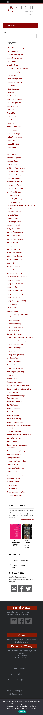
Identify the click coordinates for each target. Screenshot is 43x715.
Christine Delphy (13, 72)
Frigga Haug (11, 92)
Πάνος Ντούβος (12, 442)
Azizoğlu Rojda (12, 65)
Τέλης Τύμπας (12, 471)
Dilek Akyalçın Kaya (15, 79)
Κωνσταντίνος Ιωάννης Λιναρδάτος (20, 337)
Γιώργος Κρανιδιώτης (15, 256)
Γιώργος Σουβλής (13, 263)
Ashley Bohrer (12, 61)
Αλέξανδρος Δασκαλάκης (16, 171)
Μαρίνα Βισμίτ (12, 379)
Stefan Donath (12, 151)
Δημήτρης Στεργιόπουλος (16, 301)
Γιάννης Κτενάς (12, 242)
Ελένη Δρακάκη (12, 311)
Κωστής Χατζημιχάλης (15, 355)
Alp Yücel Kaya (12, 51)
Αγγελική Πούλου (13, 161)
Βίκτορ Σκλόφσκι (13, 215)
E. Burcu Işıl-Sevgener (15, 82)
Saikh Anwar (12, 140)
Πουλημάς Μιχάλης (14, 454)
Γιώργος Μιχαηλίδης (14, 259)
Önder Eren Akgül (13, 134)
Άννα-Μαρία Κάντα (14, 185)
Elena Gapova (12, 86)
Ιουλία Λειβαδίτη (13, 330)
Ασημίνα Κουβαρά (13, 202)
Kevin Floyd (11, 116)
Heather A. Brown (13, 96)
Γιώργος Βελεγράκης (14, 253)
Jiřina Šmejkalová (14, 103)
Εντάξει (22, 712)
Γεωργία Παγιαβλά (13, 225)
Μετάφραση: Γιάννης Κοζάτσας (18, 385)
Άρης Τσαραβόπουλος (14, 192)
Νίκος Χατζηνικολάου (15, 422)
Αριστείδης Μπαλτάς (14, 199)
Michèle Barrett (13, 130)
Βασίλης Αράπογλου (14, 211)
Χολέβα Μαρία (12, 489)
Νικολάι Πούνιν (12, 405)
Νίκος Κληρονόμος (14, 408)
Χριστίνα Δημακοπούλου (16, 492)
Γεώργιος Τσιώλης (13, 229)
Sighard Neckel (13, 144)
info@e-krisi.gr (22, 642)
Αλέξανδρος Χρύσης (14, 175)
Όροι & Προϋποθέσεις (14, 694)
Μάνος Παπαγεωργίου (15, 368)
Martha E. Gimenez (14, 127)
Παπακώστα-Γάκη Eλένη (16, 451)
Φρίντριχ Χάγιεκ (13, 482)
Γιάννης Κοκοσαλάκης (15, 239)
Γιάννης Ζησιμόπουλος (15, 232)
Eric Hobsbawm (13, 89)
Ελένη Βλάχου (12, 308)
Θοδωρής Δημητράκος (15, 327)
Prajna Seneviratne (14, 137)
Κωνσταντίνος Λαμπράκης (16, 341)
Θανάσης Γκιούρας (13, 320)
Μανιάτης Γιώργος (13, 365)
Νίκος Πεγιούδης (13, 415)
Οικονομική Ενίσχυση (16, 680)
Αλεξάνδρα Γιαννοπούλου (16, 168)
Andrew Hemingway (15, 55)
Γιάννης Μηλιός (13, 246)
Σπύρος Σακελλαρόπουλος (16, 461)
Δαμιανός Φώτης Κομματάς (17, 277)
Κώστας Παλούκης (14, 348)
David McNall (12, 75)
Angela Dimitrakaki (15, 58)
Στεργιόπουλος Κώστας (15, 468)
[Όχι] (40, 707)
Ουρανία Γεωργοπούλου (15, 431)
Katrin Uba (11, 113)
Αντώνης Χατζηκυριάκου (16, 188)
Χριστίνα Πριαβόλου (14, 495)
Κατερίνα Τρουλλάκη (14, 334)
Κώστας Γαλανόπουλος (15, 344)
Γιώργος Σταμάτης (13, 266)
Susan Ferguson (13, 154)
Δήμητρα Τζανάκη (13, 280)
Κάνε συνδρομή (13, 674)
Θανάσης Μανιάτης (14, 324)
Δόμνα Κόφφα (12, 304)
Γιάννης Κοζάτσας (13, 235)
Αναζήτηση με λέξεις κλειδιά (20, 566)
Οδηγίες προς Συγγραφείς (18, 668)
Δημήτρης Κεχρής (13, 287)
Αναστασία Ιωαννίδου (14, 182)
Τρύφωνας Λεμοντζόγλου (16, 475)
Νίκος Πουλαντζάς (14, 419)
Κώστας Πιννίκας (13, 351)
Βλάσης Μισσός (12, 218)
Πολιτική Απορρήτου (14, 691)
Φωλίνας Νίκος (12, 485)
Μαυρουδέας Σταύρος (15, 382)
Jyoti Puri (10, 110)
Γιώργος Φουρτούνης (14, 273)
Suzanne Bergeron (14, 158)
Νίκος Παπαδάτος (13, 412)
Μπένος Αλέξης (12, 392)
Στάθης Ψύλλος (12, 464)
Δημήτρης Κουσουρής (15, 290)
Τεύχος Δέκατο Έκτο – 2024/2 (15, 542)
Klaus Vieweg (12, 120)
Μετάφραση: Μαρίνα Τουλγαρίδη (19, 389)
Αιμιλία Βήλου (12, 164)
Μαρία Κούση (11, 375)
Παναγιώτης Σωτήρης (15, 438)
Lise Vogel (10, 123)
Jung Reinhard (12, 106)
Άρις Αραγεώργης (13, 195)
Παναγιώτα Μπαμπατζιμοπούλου (19, 435)
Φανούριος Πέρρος (14, 478)
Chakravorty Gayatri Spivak (17, 68)
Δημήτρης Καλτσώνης (15, 284)
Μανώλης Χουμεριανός (15, 372)
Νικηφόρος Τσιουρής (14, 401)
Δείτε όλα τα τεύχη (27, 520)
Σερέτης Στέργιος (13, 458)
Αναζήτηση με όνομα (20, 560)
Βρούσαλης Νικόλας (14, 222)
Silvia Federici (12, 147)
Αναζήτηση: (8, 32)
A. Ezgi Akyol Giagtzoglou (16, 48)
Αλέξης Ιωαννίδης (13, 178)
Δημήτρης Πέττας (13, 297)
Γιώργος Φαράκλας (13, 270)
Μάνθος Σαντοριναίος (15, 361)
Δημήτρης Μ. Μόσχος (15, 294)
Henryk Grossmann (14, 99)
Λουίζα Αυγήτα (12, 358)
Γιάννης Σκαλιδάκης (14, 249)
